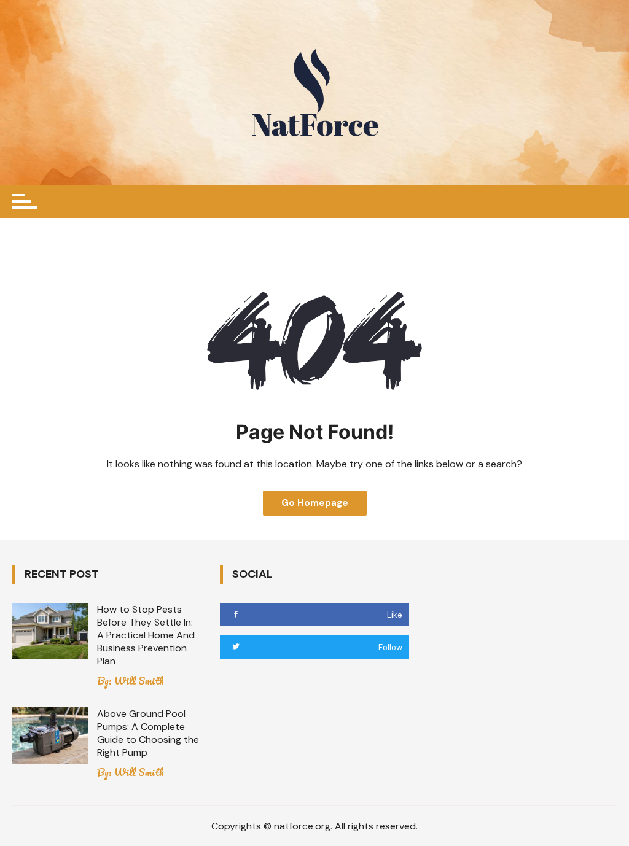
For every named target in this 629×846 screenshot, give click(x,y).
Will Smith (139, 680)
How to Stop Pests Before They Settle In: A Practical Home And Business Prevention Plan (146, 635)
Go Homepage (314, 503)
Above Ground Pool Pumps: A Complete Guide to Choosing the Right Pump (148, 733)
